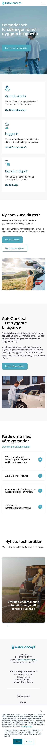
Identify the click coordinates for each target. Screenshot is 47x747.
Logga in (12, 134)
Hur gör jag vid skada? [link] (14, 248)
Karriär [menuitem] (23, 702)
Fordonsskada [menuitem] (23, 696)
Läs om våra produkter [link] (14, 366)
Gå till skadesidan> (16, 110)
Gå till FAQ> (11, 185)
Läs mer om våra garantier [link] (16, 48)
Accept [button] (17, 742)
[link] (12, 3)
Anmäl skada (15, 96)
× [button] (41, 710)
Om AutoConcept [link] (12, 240)
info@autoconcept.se (27, 660)
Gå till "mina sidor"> (16, 147)
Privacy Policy (27, 726)
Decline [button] (29, 742)
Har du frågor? (16, 171)
